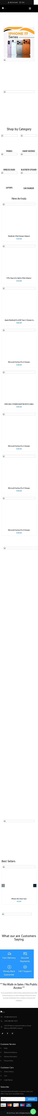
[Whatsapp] (33, 1111)
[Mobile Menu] (30, 8)
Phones (9, 151)
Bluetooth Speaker (29, 169)
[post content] (19, 219)
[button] (3, 885)
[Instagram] (12, 1034)
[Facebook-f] (7, 1034)
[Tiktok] (2, 1034)
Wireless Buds (9, 169)
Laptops (9, 187)
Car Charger (29, 188)
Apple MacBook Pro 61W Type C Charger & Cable (19, 321)
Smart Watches (28, 151)
